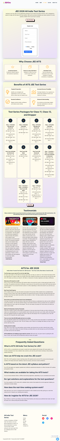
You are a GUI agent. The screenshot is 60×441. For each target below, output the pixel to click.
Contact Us (25, 425)
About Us (54, 2)
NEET (41, 2)
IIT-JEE (44, 2)
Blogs (49, 2)
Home (37, 2)
